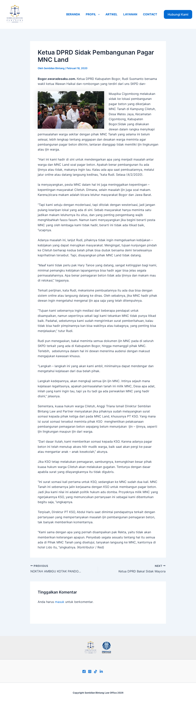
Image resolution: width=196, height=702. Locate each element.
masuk (59, 602)
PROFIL (91, 14)
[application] (98, 14)
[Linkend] (101, 671)
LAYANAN (130, 14)
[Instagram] (89, 671)
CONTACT (150, 14)
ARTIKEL (111, 14)
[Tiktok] (95, 671)
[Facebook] (84, 671)
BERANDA (73, 14)
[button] (178, 14)
